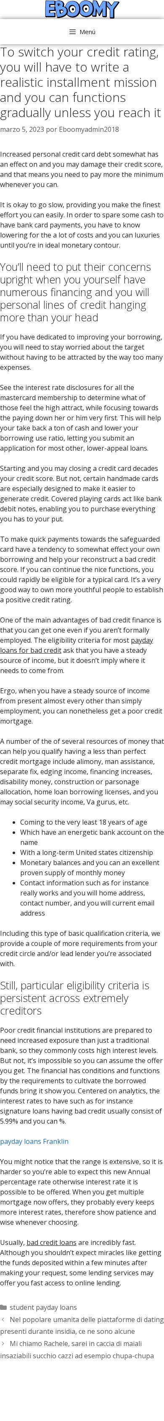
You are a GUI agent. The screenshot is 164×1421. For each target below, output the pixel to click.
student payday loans (43, 1307)
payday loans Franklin (34, 1141)
